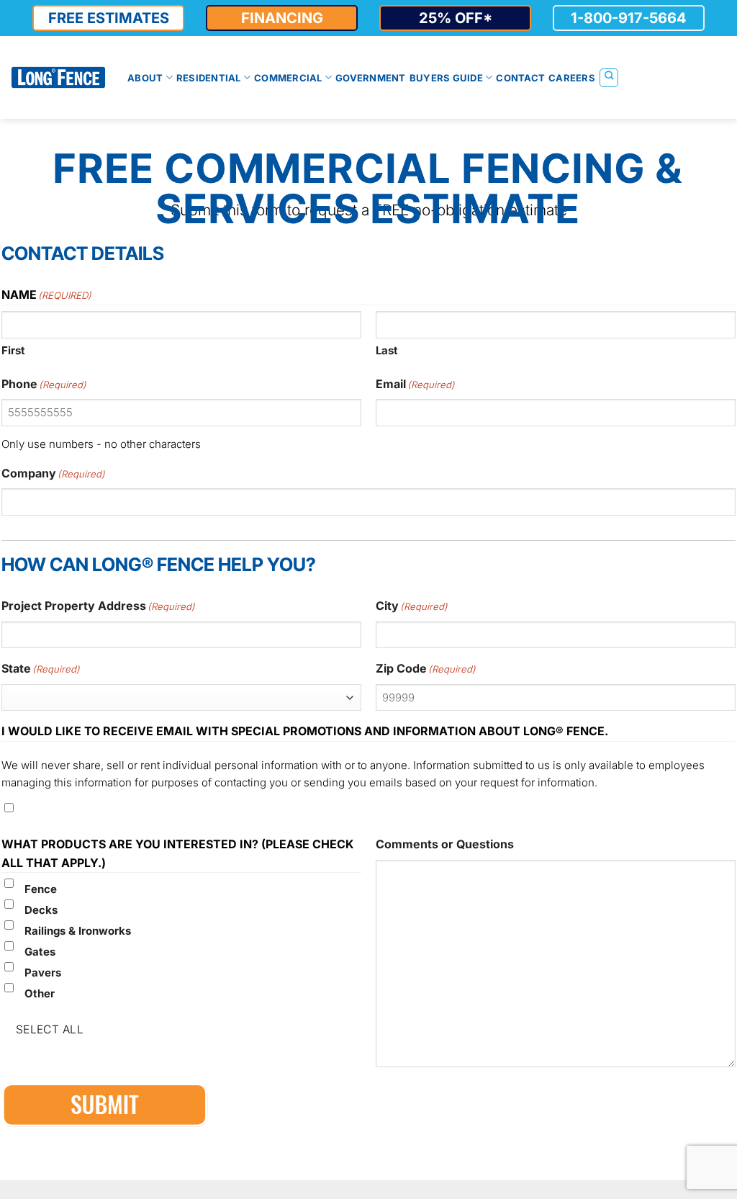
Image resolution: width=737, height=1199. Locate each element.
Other (39, 993)
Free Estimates (108, 18)
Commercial (288, 78)
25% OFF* (455, 18)
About (145, 78)
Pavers (42, 972)
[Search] (609, 77)
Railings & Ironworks (77, 931)
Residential (208, 78)
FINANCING (282, 18)
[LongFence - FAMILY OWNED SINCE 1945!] (58, 77)
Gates (39, 951)
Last (387, 350)
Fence (40, 889)
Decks (41, 910)
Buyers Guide (446, 78)
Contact (520, 78)
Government (370, 78)
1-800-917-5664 (629, 18)
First (13, 350)
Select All (50, 1029)
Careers (571, 78)
